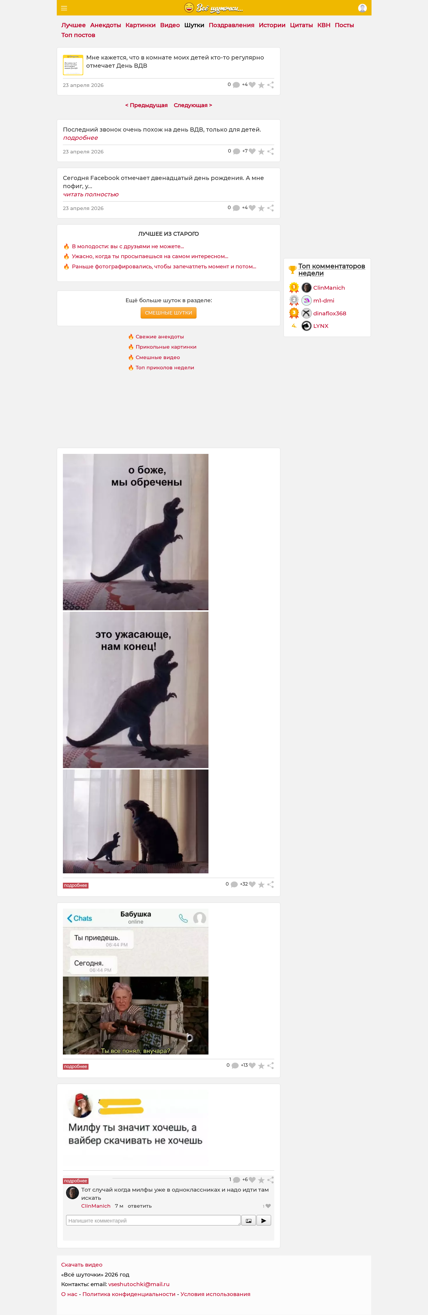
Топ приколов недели (165, 367)
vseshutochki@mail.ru (139, 1284)
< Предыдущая (146, 105)
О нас (69, 1294)
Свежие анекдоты (160, 336)
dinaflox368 (329, 313)
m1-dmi (323, 300)
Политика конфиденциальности (129, 1294)
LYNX (320, 325)
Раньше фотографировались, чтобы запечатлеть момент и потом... (164, 266)
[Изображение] (248, 1220)
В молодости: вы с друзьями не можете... (128, 246)
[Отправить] (264, 1220)
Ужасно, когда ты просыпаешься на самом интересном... (150, 256)
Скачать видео (81, 1264)
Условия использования (215, 1294)
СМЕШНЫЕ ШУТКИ (168, 313)
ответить (140, 1206)
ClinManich (96, 1206)
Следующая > (193, 105)
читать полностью (91, 194)
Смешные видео (158, 357)
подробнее (80, 137)
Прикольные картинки (166, 347)
